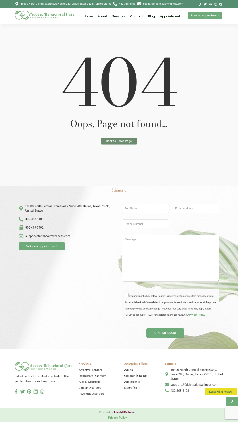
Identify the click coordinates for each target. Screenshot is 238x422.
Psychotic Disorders (91, 393)
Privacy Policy (196, 314)
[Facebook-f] (16, 392)
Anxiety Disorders (90, 369)
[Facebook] (220, 4)
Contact (136, 16)
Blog (151, 16)
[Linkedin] (36, 392)
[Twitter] (205, 4)
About (102, 16)
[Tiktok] (200, 4)
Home (88, 16)
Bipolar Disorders (90, 387)
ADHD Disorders (90, 381)
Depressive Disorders (92, 375)
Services (118, 16)
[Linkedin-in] (210, 4)
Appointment (170, 16)
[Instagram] (215, 4)
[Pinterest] (29, 392)
